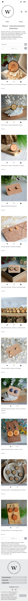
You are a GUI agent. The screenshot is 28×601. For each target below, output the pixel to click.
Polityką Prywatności (5, 593)
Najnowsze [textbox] (4, 44)
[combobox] (14, 44)
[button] (25, 2)
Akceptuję (22, 595)
